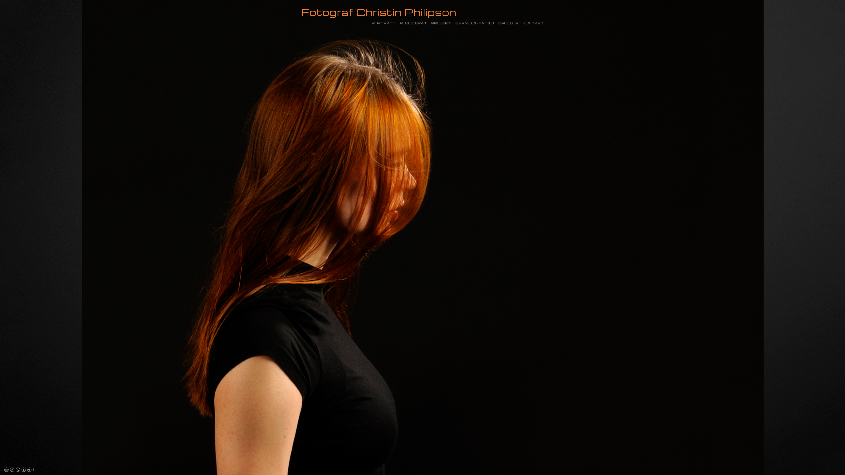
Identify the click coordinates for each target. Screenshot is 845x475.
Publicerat (413, 23)
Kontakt (533, 23)
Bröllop (508, 23)
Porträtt (383, 23)
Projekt (441, 23)
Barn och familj (474, 23)
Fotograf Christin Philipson (378, 12)
